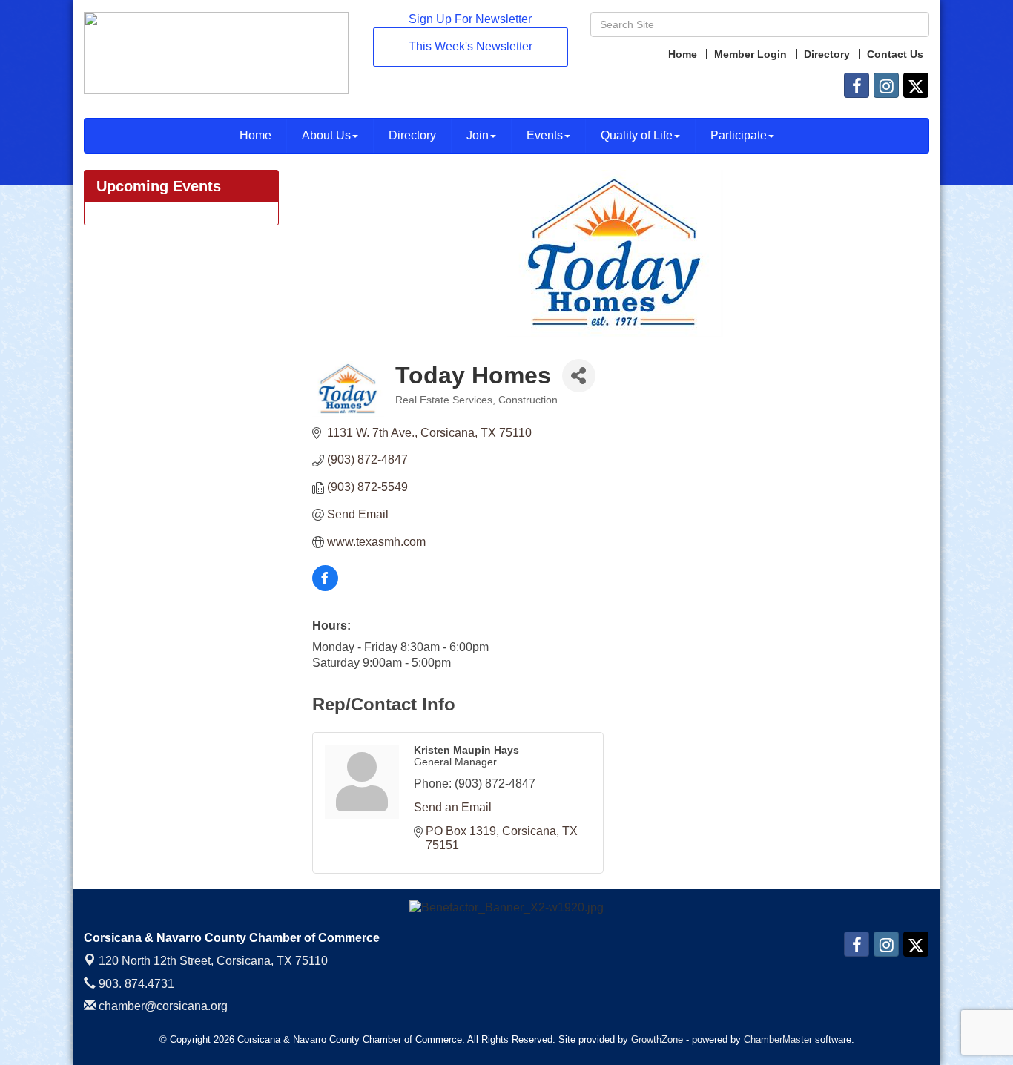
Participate (738, 135)
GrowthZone (657, 1039)
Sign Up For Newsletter (470, 19)
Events (545, 135)
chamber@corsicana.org (162, 1006)
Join (477, 135)
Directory (412, 135)
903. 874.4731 (135, 983)
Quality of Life (637, 135)
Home (255, 135)
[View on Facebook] (325, 587)
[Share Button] (578, 375)
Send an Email (453, 807)
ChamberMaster (778, 1039)
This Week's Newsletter (470, 46)
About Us (326, 135)
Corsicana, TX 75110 (213, 960)
